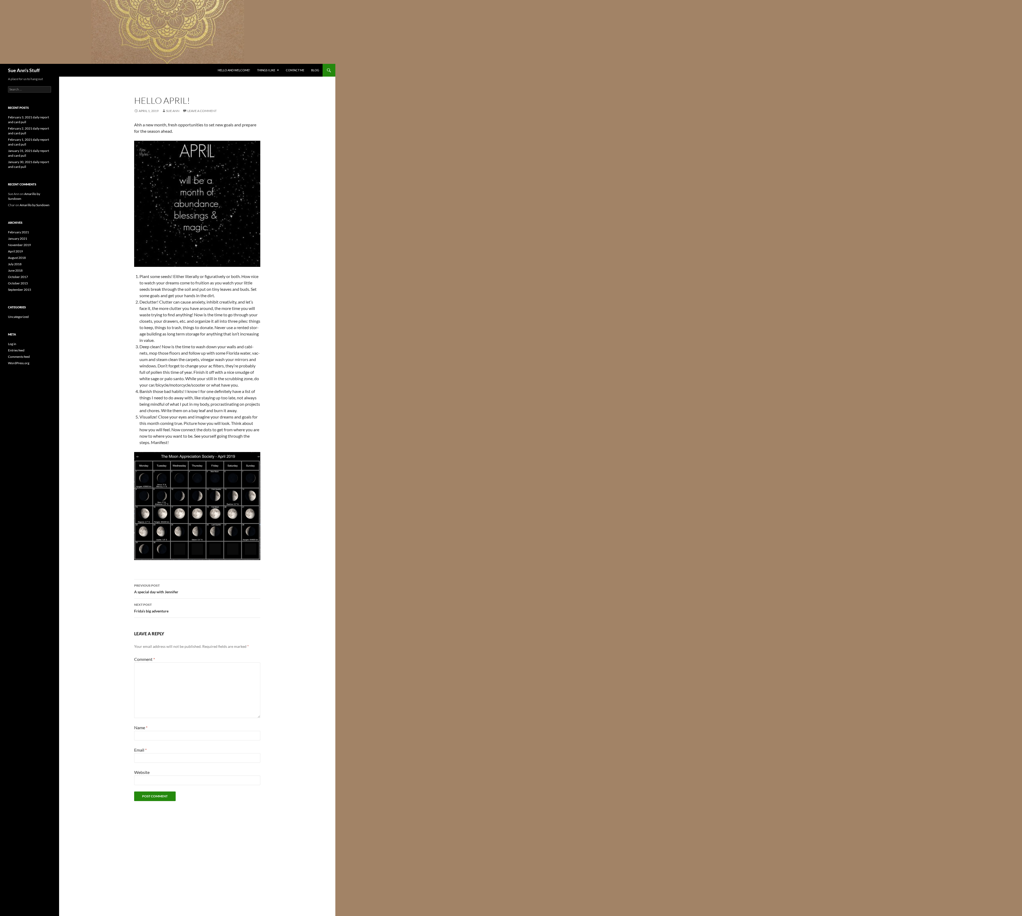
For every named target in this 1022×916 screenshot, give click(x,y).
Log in (12, 344)
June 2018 (15, 270)
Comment (144, 659)
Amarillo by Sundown (35, 205)
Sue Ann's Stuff (24, 70)
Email (140, 749)
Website (142, 772)
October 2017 (18, 277)
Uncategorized (18, 317)
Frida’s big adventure (151, 608)
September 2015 (19, 290)
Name (140, 727)
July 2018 (15, 264)
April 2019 (15, 251)
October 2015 (18, 283)
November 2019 (19, 245)
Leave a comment (202, 111)
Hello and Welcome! (234, 70)
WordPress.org (18, 363)
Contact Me (295, 70)
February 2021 (18, 232)
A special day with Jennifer (156, 588)
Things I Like (266, 70)
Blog (315, 70)
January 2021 (17, 239)
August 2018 (17, 258)
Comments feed (19, 357)
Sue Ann (172, 111)
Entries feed (16, 350)
